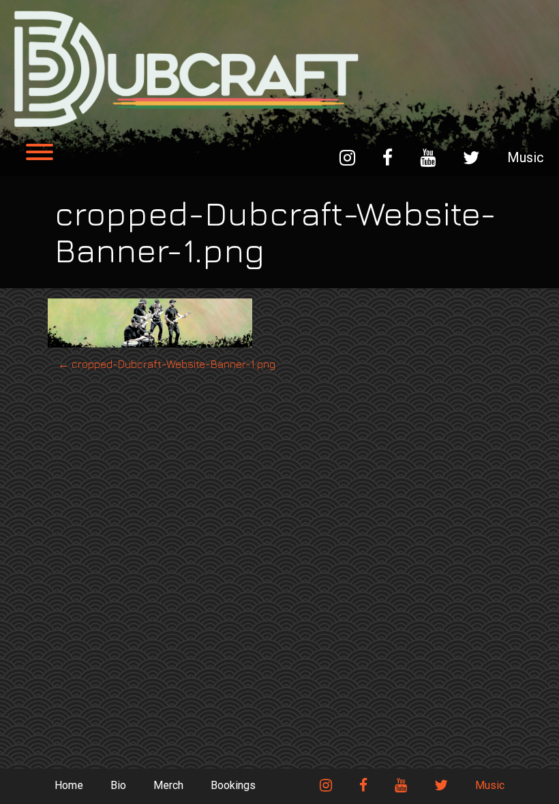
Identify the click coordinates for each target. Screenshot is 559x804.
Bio (118, 785)
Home (69, 785)
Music (525, 157)
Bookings (233, 785)
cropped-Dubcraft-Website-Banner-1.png (166, 364)
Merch (168, 785)
